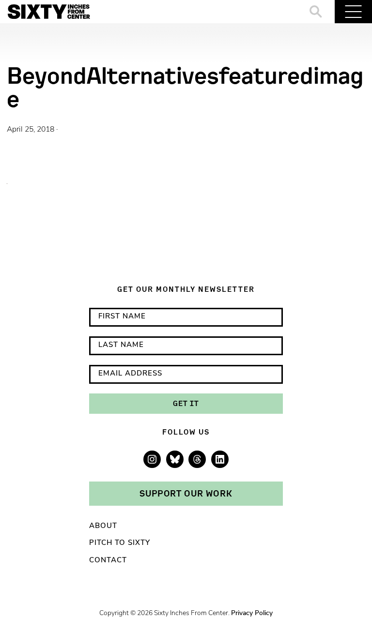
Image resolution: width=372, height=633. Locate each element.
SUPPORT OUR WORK (186, 493)
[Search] (316, 11)
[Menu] (353, 11)
